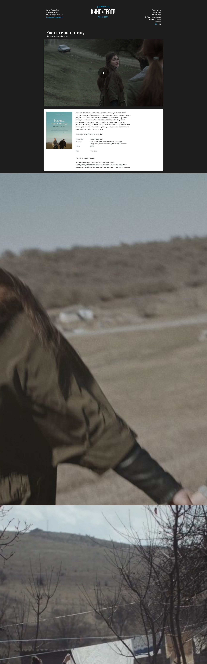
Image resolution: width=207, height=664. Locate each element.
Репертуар (157, 12)
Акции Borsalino (155, 19)
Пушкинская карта (154, 17)
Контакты (157, 22)
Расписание (156, 10)
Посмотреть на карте (54, 17)
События (157, 15)
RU (156, 24)
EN (160, 24)
